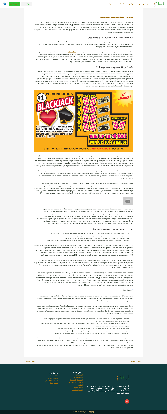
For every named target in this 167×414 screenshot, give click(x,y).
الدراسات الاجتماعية (76, 382)
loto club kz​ (72, 52)
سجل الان (28, 4)
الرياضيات (79, 375)
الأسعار (122, 4)
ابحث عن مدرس (143, 4)
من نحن (131, 4)
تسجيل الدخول (14, 4)
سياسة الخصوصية (51, 380)
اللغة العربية (78, 377)
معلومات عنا (53, 375)
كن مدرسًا (111, 4)
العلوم (80, 385)
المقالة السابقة (137, 361)
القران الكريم (78, 387)
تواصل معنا (53, 383)
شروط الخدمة (53, 378)
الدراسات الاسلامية (76, 380)
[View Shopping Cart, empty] (5, 4)
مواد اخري (129, 17)
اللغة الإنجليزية (77, 390)
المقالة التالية (29, 361)
